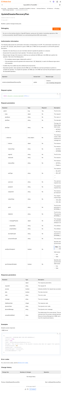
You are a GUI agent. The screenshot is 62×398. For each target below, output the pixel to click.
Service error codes (23, 362)
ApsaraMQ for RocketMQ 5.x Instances (27, 8)
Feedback (33, 389)
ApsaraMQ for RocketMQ (13, 8)
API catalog (57, 8)
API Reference (50, 8)
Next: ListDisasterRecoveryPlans (53, 382)
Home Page (3, 8)
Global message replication (8, 9)
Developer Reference (41, 8)
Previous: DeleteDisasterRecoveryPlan (10, 382)
